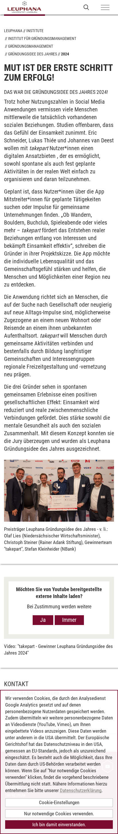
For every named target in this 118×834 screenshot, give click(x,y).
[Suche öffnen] (86, 7)
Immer (69, 619)
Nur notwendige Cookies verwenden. (59, 813)
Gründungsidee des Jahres (32, 54)
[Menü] (105, 7)
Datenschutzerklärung (80, 790)
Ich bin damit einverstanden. (59, 824)
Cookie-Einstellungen (59, 802)
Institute (35, 30)
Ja (43, 619)
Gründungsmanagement (30, 46)
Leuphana (13, 30)
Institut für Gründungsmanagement (42, 38)
